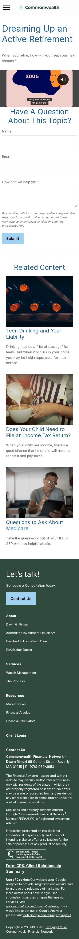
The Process (15, 681)
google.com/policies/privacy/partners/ (32, 906)
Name (6, 131)
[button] (11, 616)
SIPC (31, 818)
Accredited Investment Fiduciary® (30, 633)
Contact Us (21, 598)
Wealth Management (21, 673)
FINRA (23, 818)
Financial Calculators (21, 721)
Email (6, 156)
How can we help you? (20, 182)
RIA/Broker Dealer (19, 650)
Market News (16, 704)
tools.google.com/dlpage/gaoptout (47, 915)
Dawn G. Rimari (17, 624)
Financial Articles (18, 713)
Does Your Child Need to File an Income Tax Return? (38, 432)
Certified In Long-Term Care (26, 641)
